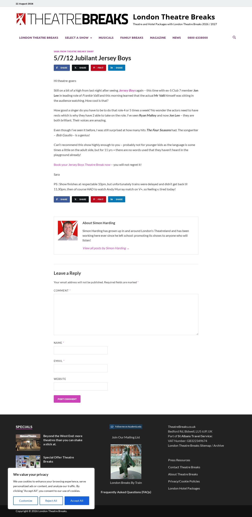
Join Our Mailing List (126, 437)
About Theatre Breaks (183, 474)
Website (60, 378)
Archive (218, 445)
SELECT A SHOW (76, 37)
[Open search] (234, 37)
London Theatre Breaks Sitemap (189, 445)
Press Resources (179, 460)
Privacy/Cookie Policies (184, 481)
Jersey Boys (127, 90)
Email (59, 360)
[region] (51, 488)
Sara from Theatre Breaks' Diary (74, 51)
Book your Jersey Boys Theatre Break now (82, 164)
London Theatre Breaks (174, 17)
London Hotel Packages (184, 488)
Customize (25, 500)
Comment (62, 290)
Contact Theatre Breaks (184, 467)
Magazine (158, 37)
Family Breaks (131, 37)
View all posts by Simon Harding (106, 248)
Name (59, 342)
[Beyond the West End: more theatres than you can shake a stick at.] (28, 436)
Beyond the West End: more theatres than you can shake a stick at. (62, 440)
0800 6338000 (198, 37)
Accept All (76, 500)
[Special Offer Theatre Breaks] (28, 457)
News (176, 37)
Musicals (106, 37)
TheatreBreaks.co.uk (181, 426)
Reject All (51, 500)
